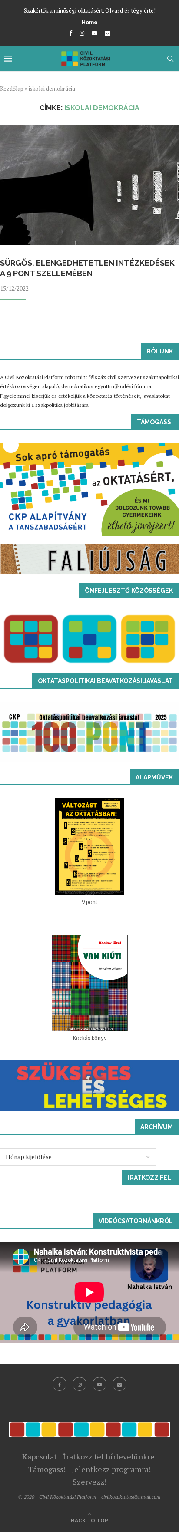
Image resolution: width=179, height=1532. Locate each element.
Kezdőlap (11, 88)
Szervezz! (89, 1481)
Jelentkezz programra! (111, 1469)
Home (90, 23)
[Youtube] (94, 33)
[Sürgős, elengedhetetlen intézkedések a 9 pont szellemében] (89, 185)
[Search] (170, 58)
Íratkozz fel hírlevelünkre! (110, 1456)
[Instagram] (82, 33)
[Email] (107, 33)
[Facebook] (70, 33)
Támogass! (47, 1469)
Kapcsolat (39, 1456)
